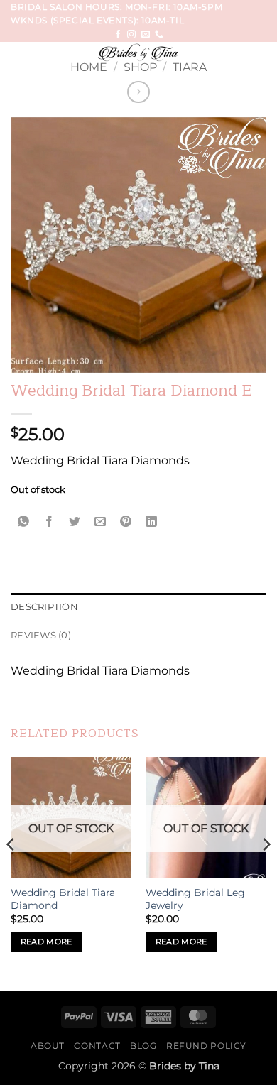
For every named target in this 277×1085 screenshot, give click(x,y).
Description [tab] (44, 606)
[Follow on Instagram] (131, 35)
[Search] (261, 55)
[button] (19, 59)
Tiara (190, 67)
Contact (97, 1045)
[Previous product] (138, 92)
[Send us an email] (145, 35)
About (48, 1045)
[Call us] (159, 35)
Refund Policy (206, 1045)
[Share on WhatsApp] (24, 522)
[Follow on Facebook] (118, 35)
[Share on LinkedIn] (151, 522)
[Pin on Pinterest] (126, 522)
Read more (46, 942)
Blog (143, 1045)
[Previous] (11, 873)
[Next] (265, 873)
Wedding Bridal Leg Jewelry (195, 899)
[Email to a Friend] (100, 522)
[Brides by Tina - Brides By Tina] (139, 52)
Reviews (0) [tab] (41, 635)
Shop (140, 67)
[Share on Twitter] (75, 522)
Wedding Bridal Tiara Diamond (63, 899)
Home (88, 67)
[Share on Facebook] (49, 522)
